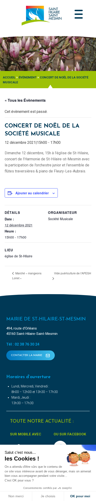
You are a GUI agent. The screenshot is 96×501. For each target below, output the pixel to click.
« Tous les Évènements (25, 100)
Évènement (28, 77)
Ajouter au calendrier (32, 193)
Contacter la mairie (27, 355)
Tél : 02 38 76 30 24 (22, 344)
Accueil (9, 77)
